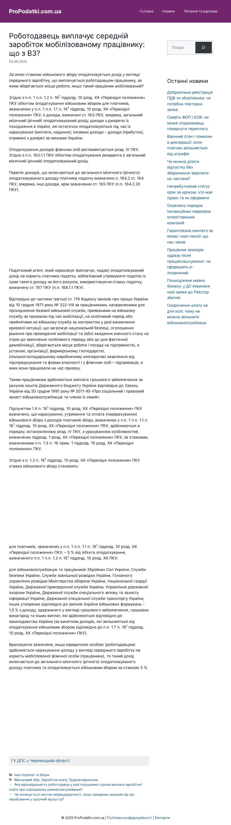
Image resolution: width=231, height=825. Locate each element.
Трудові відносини (83, 780)
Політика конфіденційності (129, 818)
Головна (146, 11)
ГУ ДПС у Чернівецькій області (40, 760)
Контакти (162, 818)
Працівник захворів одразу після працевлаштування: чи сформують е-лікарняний (188, 261)
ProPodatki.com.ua (35, 11)
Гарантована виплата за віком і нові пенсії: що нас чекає (190, 236)
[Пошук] (203, 47)
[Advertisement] (79, 230)
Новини (168, 11)
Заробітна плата (54, 780)
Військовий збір (26, 780)
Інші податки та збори (31, 775)
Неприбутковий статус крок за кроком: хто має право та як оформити (190, 192)
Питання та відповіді (200, 11)
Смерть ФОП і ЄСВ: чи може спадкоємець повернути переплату (187, 123)
